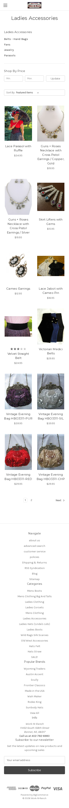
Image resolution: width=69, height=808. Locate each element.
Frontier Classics (34, 685)
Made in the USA (34, 690)
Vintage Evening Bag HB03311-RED (18, 477)
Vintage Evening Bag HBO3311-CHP (51, 477)
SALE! (34, 657)
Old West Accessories (34, 640)
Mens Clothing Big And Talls (34, 596)
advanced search (34, 546)
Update (55, 78)
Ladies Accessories (34, 618)
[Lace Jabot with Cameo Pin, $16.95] (51, 266)
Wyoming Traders (34, 668)
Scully (34, 679)
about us (34, 540)
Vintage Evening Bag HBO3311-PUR (18, 416)
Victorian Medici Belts (51, 351)
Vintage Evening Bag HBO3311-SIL (51, 416)
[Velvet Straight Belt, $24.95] (18, 326)
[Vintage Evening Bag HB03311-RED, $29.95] (18, 452)
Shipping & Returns (34, 562)
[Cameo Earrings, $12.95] (18, 266)
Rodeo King (34, 702)
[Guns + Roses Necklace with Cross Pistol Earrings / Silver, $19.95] (18, 197)
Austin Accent (34, 674)
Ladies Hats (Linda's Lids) (34, 624)
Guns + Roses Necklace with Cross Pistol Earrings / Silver (18, 226)
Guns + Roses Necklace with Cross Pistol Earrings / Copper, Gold (50, 154)
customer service (34, 551)
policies (34, 557)
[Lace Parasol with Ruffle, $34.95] (18, 123)
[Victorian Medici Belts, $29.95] (51, 326)
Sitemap (34, 579)
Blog (34, 573)
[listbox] (28, 92)
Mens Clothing (34, 613)
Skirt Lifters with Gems (51, 222)
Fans (7, 44)
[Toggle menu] (5, 5)
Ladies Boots (35, 629)
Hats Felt (34, 646)
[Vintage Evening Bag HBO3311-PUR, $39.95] (18, 392)
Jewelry (9, 50)
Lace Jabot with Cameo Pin (51, 291)
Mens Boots (34, 590)
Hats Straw (34, 651)
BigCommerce (40, 794)
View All (34, 713)
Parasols (10, 55)
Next (59, 500)
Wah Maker (34, 696)
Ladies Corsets (34, 607)
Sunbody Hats (34, 707)
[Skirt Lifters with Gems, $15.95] (51, 197)
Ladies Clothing (34, 602)
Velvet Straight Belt (18, 356)
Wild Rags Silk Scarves (34, 635)
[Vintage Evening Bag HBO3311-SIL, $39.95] (51, 392)
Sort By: (10, 92)
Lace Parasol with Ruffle (18, 148)
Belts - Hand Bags (16, 39)
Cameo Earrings (18, 288)
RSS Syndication (35, 568)
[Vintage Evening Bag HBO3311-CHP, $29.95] (51, 452)
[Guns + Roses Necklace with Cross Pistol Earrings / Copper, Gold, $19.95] (51, 123)
